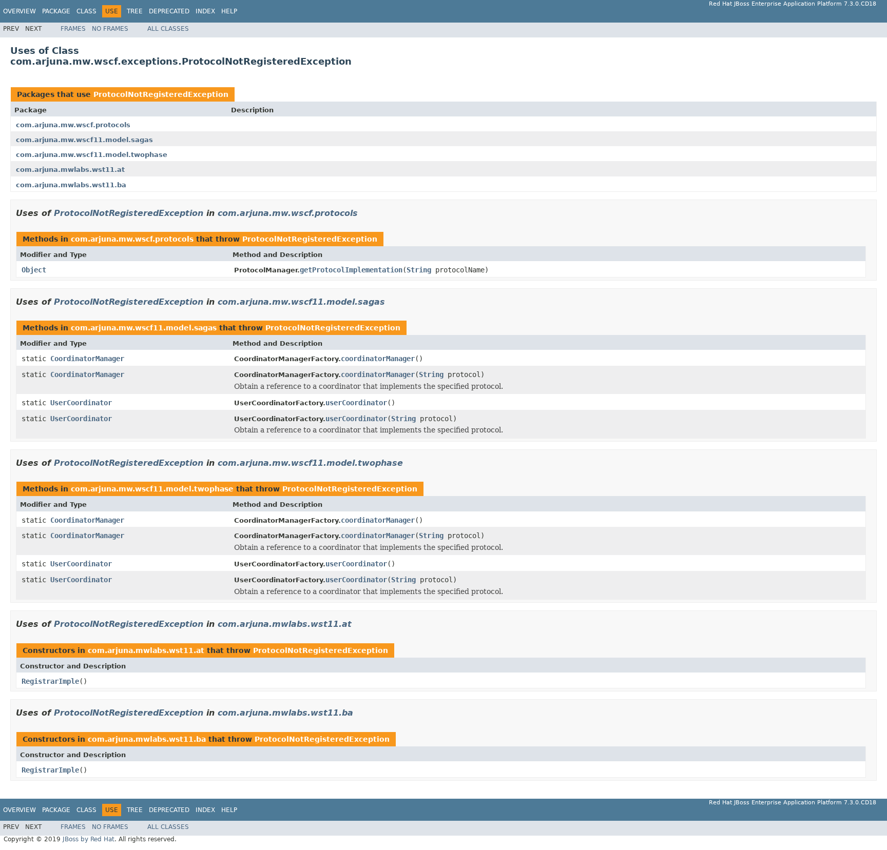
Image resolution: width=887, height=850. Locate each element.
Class (86, 11)
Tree (135, 11)
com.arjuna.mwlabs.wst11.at (70, 169)
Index (205, 11)
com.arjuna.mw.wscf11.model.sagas (84, 140)
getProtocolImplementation (351, 270)
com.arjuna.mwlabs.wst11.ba (71, 185)
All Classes (168, 28)
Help (229, 11)
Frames (73, 28)
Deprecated (169, 11)
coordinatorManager (378, 358)
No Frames (110, 28)
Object (34, 270)
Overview (19, 11)
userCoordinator (356, 403)
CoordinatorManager (87, 358)
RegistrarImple (50, 681)
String (419, 270)
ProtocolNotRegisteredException (160, 94)
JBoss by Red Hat (88, 839)
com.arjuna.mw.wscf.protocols (73, 125)
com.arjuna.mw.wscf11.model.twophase (91, 155)
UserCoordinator (81, 403)
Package (56, 11)
